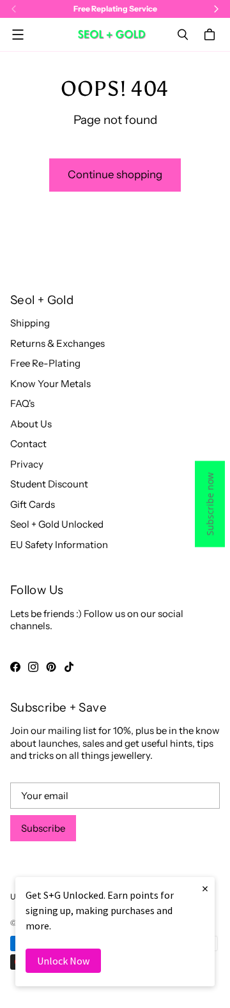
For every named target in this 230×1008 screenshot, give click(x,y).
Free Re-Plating (45, 363)
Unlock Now (63, 960)
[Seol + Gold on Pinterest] (51, 667)
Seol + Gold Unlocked (56, 524)
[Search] (183, 34)
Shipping (30, 323)
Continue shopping (115, 174)
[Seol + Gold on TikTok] (69, 667)
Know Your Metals (50, 384)
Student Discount (49, 484)
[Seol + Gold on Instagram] (33, 667)
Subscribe (43, 828)
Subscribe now (210, 504)
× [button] (205, 888)
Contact (28, 444)
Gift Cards (32, 504)
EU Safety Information (59, 544)
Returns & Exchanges (57, 343)
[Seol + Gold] (112, 34)
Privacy (26, 464)
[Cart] (211, 34)
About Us (31, 424)
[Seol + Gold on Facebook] (15, 667)
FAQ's (22, 403)
